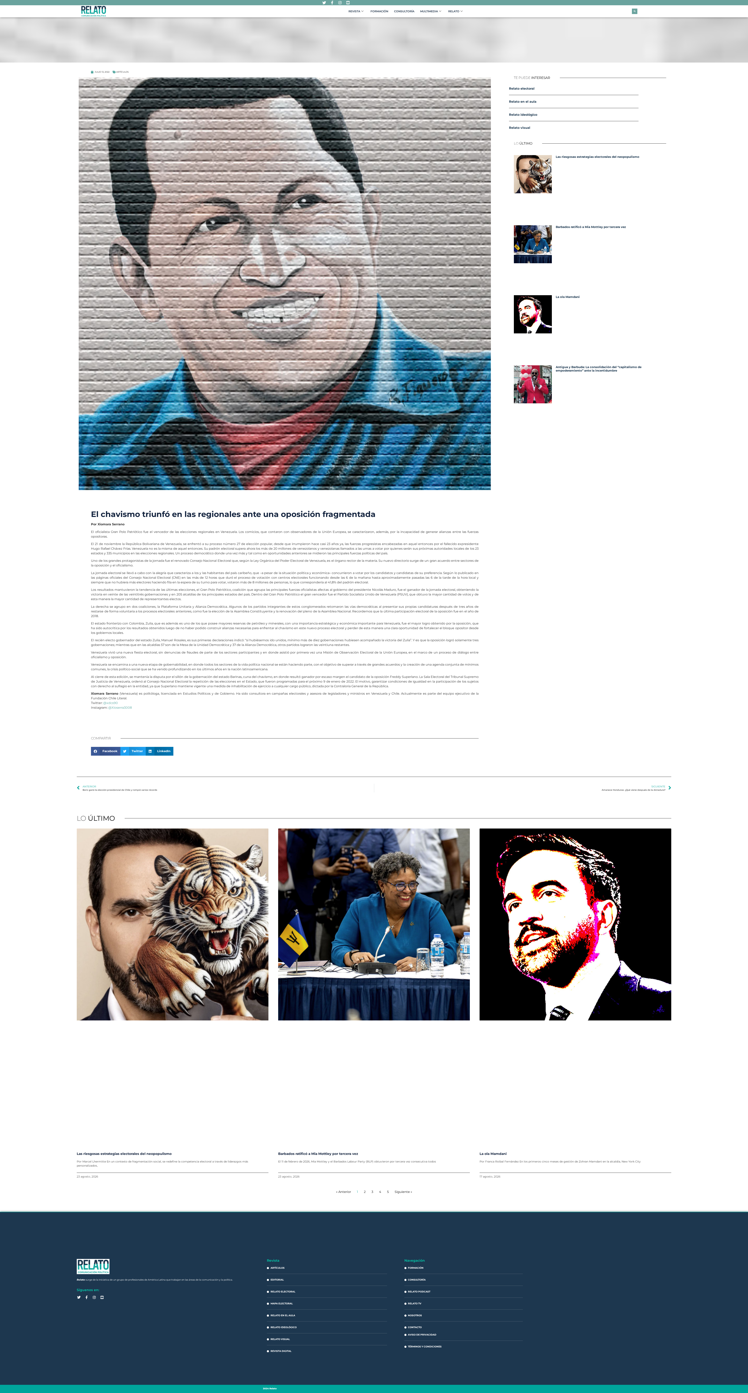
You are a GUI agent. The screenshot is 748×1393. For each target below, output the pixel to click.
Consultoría (404, 11)
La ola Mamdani (568, 297)
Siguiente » (403, 1192)
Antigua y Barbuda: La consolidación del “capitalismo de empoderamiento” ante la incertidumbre (598, 368)
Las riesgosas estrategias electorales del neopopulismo (597, 157)
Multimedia (429, 11)
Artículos (122, 72)
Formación (379, 11)
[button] (634, 11)
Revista (354, 11)
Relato (453, 11)
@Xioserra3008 (120, 707)
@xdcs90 (111, 703)
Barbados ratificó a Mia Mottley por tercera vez (591, 227)
